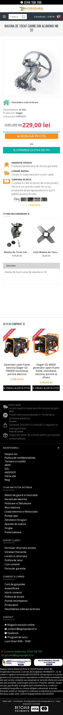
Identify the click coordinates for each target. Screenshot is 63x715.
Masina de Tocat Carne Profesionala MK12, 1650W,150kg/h (17, 252)
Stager (19, 112)
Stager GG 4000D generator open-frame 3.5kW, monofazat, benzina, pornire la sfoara (46, 371)
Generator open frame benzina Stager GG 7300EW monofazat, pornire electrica (17, 369)
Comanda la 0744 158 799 (33, 150)
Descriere (11, 265)
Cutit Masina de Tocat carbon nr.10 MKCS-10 (46, 252)
